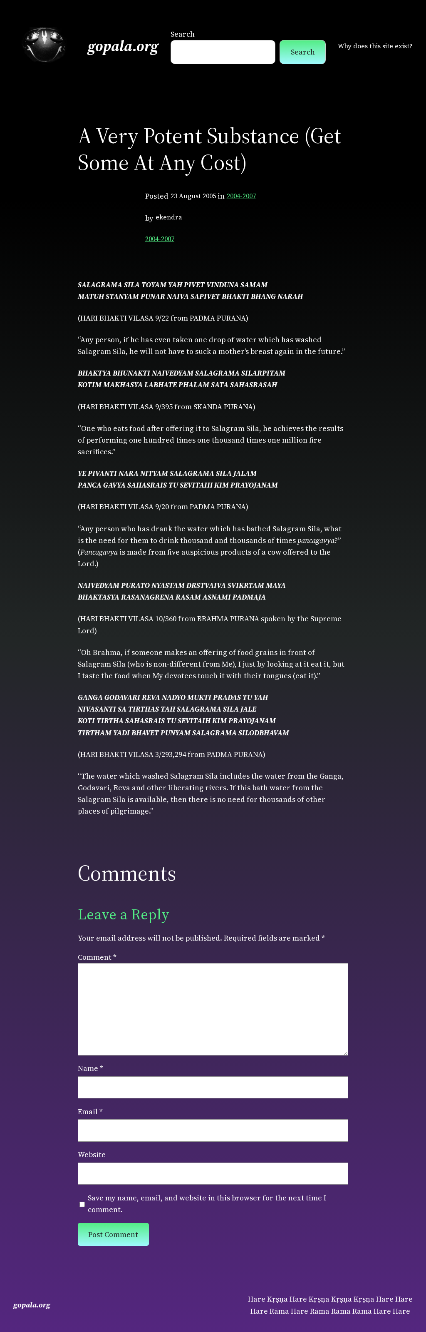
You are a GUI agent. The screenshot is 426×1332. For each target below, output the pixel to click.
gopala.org (123, 46)
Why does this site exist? (375, 46)
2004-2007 (241, 196)
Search (183, 34)
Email (90, 1112)
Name (90, 1068)
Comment (97, 957)
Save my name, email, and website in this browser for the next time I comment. (207, 1204)
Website (92, 1155)
